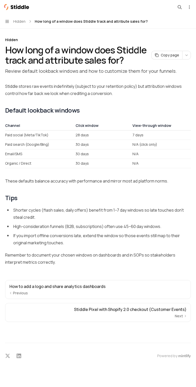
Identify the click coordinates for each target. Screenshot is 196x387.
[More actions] (189, 7)
